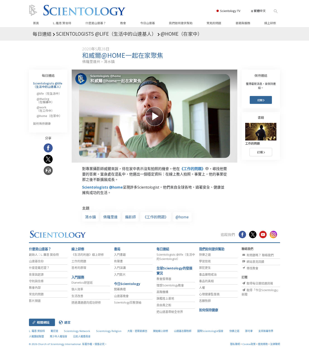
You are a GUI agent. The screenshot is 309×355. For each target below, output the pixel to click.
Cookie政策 (249, 344)
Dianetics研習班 (82, 282)
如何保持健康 (42, 123)
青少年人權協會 (58, 336)
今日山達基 (147, 23)
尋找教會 (252, 268)
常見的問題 (214, 23)
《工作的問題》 (192, 168)
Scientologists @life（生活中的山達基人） (47, 85)
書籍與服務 (242, 23)
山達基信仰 (36, 261)
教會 (123, 23)
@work (45, 108)
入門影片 (120, 274)
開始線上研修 (160, 331)
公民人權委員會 (81, 336)
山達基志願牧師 (182, 331)
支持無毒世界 (265, 331)
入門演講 (120, 268)
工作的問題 (78, 261)
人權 (202, 287)
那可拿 (249, 331)
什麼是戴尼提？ (39, 268)
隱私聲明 (235, 344)
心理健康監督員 (209, 294)
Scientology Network (77, 331)
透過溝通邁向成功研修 (86, 302)
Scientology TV (230, 11)
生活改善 (77, 296)
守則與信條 (36, 281)
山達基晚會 (121, 296)
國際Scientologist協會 (210, 331)
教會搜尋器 (164, 279)
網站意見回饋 (255, 261)
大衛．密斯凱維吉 (137, 331)
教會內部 (35, 287)
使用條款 (263, 344)
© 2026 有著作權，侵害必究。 (68, 344)
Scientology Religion (108, 331)
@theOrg (45, 100)
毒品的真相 (206, 281)
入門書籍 (120, 254)
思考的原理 (78, 268)
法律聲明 (275, 344)
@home (182, 217)
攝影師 (130, 217)
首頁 (36, 23)
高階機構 (162, 292)
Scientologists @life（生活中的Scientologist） (176, 256)
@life (49, 93)
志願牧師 (205, 301)
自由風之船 (164, 305)
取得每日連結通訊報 (259, 283)
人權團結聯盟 (36, 336)
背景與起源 (36, 274)
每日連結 (48, 75)
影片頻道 (35, 301)
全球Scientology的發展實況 (174, 270)
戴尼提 (54, 331)
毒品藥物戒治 (208, 274)
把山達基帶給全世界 (170, 312)
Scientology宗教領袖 (127, 302)
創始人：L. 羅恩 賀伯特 (44, 254)
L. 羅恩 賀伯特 (62, 23)
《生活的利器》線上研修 (87, 254)
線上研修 (270, 23)
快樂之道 (205, 254)
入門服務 (77, 277)
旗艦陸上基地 (165, 298)
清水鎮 (90, 217)
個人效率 (77, 289)
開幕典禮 (120, 289)
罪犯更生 (205, 268)
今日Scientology (127, 284)
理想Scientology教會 (170, 285)
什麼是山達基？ (96, 23)
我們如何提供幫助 (181, 23)
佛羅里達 (110, 217)
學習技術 (205, 261)
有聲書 (118, 261)
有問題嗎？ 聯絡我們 (260, 255)
